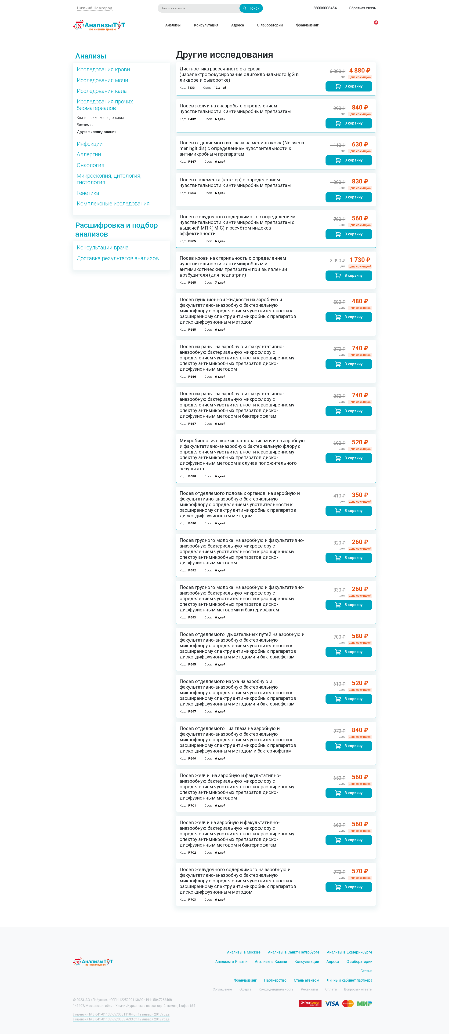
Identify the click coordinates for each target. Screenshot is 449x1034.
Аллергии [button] (89, 154)
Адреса (237, 25)
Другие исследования (96, 132)
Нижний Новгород (94, 8)
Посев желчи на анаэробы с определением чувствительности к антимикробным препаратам (235, 108)
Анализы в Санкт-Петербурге (293, 952)
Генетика (88, 193)
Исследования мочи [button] (102, 80)
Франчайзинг (307, 25)
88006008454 (325, 8)
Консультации (306, 961)
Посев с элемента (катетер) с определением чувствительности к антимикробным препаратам (235, 182)
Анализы (172, 25)
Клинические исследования (100, 118)
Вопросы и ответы (358, 989)
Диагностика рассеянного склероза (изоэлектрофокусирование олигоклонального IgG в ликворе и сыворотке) (239, 74)
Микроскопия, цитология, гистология (109, 179)
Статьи (366, 971)
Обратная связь (362, 8)
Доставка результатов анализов (118, 258)
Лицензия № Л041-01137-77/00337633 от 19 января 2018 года (121, 1019)
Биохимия (85, 125)
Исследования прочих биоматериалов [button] (105, 105)
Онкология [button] (90, 165)
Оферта (245, 989)
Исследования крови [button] (103, 69)
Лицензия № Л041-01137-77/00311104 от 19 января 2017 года (121, 1014)
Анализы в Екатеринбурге (349, 952)
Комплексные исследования (113, 204)
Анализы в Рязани (231, 961)
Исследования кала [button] (102, 91)
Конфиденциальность (276, 989)
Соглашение (222, 989)
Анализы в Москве (244, 952)
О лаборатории (269, 25)
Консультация (205, 25)
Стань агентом (306, 980)
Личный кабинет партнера (349, 980)
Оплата (331, 989)
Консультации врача (103, 248)
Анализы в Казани (271, 961)
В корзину (353, 86)
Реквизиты (309, 989)
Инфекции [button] (90, 144)
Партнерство (275, 980)
